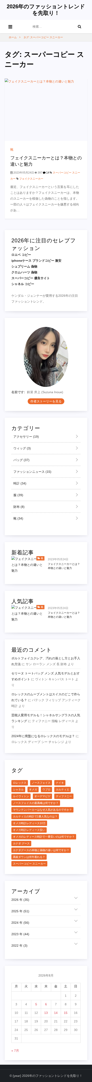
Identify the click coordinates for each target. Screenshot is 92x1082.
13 (46, 1013)
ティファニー (64, 796)
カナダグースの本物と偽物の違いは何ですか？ (41, 850)
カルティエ (62, 789)
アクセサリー (26, 436)
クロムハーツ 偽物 (24, 272)
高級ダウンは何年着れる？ (29, 857)
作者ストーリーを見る (46, 401)
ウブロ (46, 789)
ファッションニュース (32, 471)
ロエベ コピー (21, 255)
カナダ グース (21, 843)
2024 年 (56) (20, 922)
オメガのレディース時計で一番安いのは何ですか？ (44, 836)
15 (65, 1013)
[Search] (79, 26)
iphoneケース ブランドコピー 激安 (36, 260)
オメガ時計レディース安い (29, 830)
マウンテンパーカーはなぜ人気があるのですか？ (42, 809)
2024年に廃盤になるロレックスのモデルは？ (43, 736)
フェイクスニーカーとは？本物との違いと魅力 (64, 566)
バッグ (21, 460)
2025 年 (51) (20, 911)
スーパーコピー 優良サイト (30, 278)
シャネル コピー (22, 284)
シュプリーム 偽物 (24, 266)
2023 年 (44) (20, 934)
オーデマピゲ (42, 796)
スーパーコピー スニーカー (29, 863)
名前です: (18, 392)
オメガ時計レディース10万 (29, 823)
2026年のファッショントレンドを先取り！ (46, 9)
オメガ (33, 789)
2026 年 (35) (20, 899)
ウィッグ (22, 448)
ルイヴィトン (21, 796)
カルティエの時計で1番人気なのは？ (35, 816)
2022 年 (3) (19, 945)
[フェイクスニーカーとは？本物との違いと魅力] (46, 109)
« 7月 (15, 1050)
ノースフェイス (41, 782)
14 (47, 172)
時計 (19, 483)
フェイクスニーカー (31, 178)
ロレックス (19, 782)
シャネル (18, 789)
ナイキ (60, 782)
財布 (19, 507)
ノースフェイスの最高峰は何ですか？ (36, 803)
